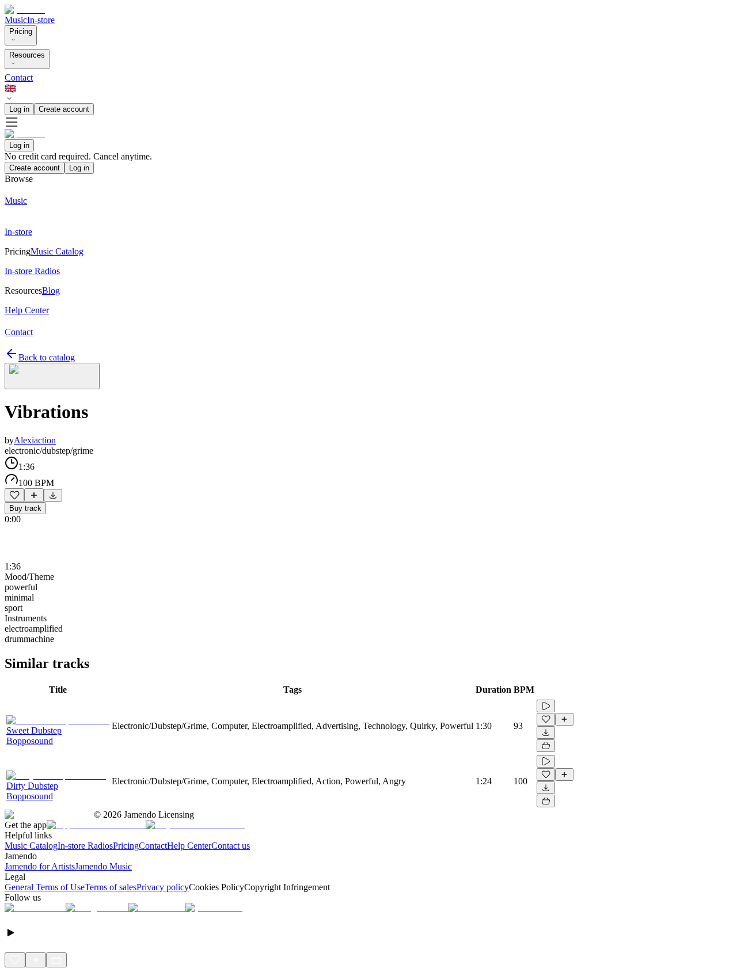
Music (16, 20)
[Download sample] (53, 495)
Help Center (189, 845)
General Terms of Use (45, 887)
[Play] (52, 376)
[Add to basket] (546, 745)
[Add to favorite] (14, 495)
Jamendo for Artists (40, 866)
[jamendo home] (25, 9)
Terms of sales (110, 887)
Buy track (25, 508)
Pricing (20, 31)
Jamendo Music (103, 866)
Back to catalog (46, 357)
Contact (19, 77)
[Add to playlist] (34, 495)
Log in (19, 109)
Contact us (230, 845)
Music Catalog (31, 845)
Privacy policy (162, 887)
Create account (64, 109)
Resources (27, 55)
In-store (41, 20)
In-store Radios (85, 845)
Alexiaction (35, 440)
